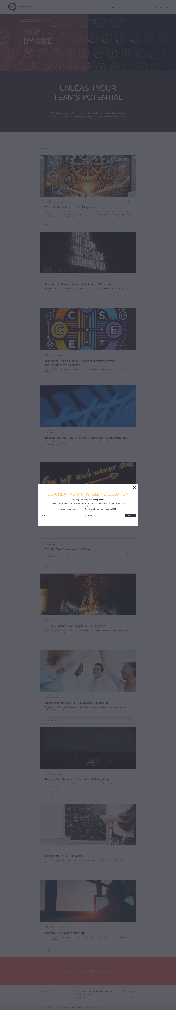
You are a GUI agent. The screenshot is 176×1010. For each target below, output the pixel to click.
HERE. (114, 509)
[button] (134, 487)
